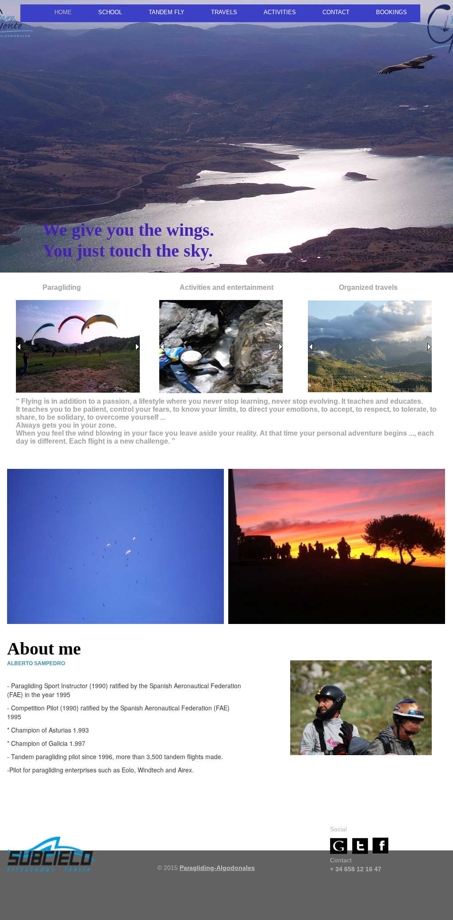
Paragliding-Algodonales (217, 867)
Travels (224, 12)
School (110, 12)
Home (63, 12)
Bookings (391, 12)
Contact (335, 12)
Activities (280, 12)
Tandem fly (166, 12)
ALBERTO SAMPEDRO (36, 663)
